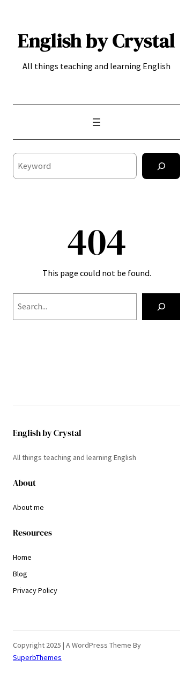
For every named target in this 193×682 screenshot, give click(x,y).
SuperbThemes (37, 657)
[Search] (161, 166)
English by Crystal (96, 40)
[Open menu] (96, 122)
